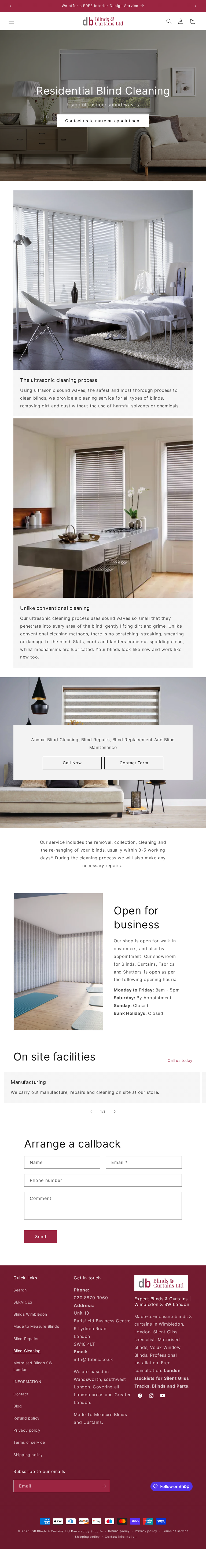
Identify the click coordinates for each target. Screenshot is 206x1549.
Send (40, 1236)
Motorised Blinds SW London (32, 1366)
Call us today (180, 1060)
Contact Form (134, 762)
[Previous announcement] (10, 6)
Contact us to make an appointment (103, 120)
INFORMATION (27, 1381)
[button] (11, 21)
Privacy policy (26, 1430)
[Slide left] (91, 1111)
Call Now (72, 762)
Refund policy (26, 1418)
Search (20, 1290)
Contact (20, 1394)
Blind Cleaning (27, 1350)
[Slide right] (115, 1111)
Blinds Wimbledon (30, 1314)
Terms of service (29, 1442)
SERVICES (22, 1302)
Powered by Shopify (87, 1531)
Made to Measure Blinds (36, 1326)
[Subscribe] (104, 1486)
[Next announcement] (195, 6)
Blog (17, 1406)
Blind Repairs (25, 1338)
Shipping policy (28, 1454)
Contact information (120, 1537)
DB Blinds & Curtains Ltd (51, 1531)
